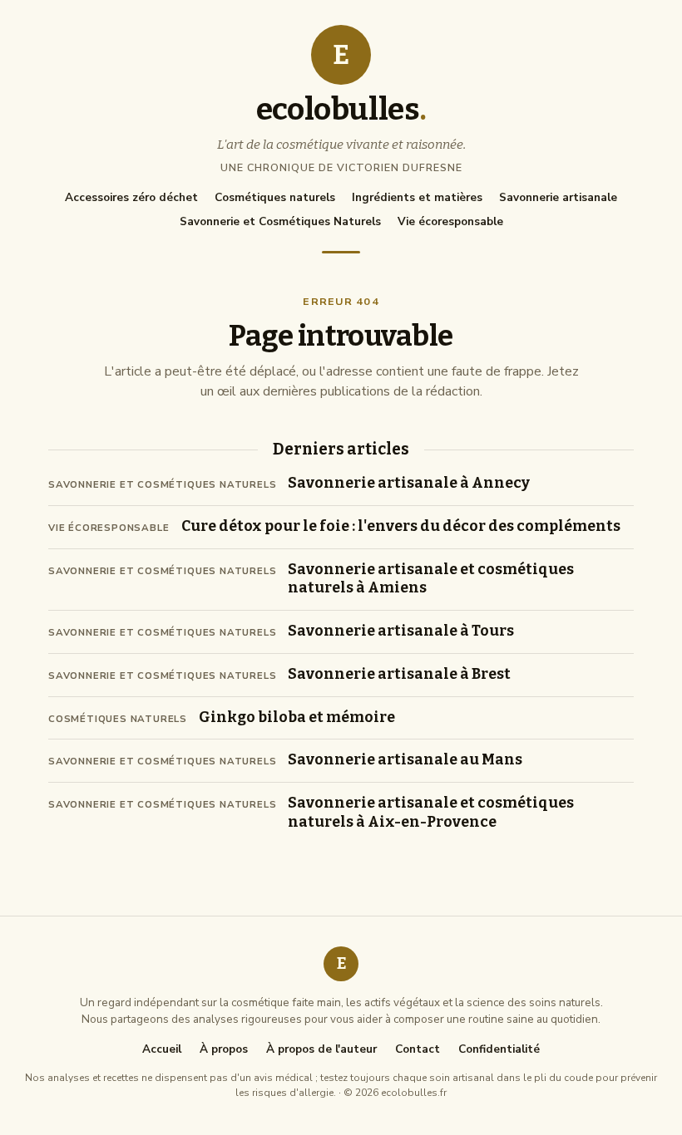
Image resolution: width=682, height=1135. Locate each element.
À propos (224, 1049)
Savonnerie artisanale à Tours (401, 631)
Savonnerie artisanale (558, 197)
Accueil (161, 1049)
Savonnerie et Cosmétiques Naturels (280, 221)
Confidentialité (499, 1049)
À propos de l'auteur (321, 1049)
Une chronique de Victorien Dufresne (341, 167)
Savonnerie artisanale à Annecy (409, 483)
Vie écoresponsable (450, 221)
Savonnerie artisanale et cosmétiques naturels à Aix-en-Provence (431, 812)
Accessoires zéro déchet (131, 197)
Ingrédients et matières (417, 197)
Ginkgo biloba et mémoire (297, 717)
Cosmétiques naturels (275, 197)
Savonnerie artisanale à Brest (399, 674)
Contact (417, 1049)
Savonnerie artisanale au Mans (405, 760)
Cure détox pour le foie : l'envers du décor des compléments (400, 526)
